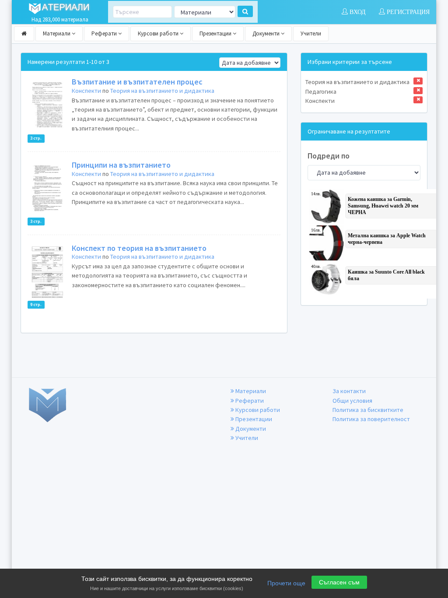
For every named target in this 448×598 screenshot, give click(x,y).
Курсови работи (159, 33)
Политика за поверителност (371, 419)
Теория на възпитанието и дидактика (162, 91)
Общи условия (352, 401)
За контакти (349, 391)
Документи (266, 33)
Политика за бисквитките (367, 410)
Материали (57, 33)
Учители (311, 33)
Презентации (216, 33)
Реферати (104, 33)
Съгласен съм (339, 582)
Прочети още (286, 583)
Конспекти (86, 91)
